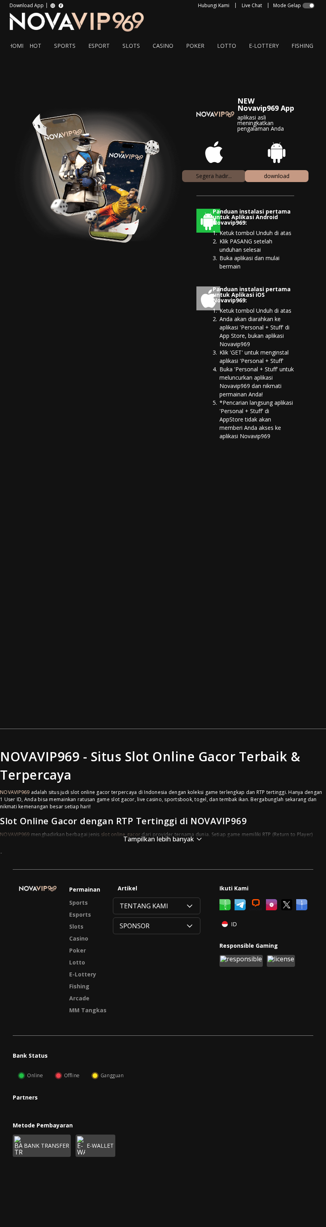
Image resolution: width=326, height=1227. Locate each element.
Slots (76, 926)
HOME (16, 45)
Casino (78, 938)
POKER (195, 45)
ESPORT (99, 45)
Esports (80, 914)
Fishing (79, 986)
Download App (27, 5)
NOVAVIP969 (15, 792)
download (276, 176)
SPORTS (65, 45)
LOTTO (226, 45)
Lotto (77, 962)
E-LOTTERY (264, 45)
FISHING (302, 45)
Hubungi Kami (213, 5)
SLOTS (131, 45)
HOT (35, 45)
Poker (77, 950)
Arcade (79, 998)
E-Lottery (82, 974)
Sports (78, 903)
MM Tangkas (88, 1010)
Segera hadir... (214, 176)
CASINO (163, 45)
